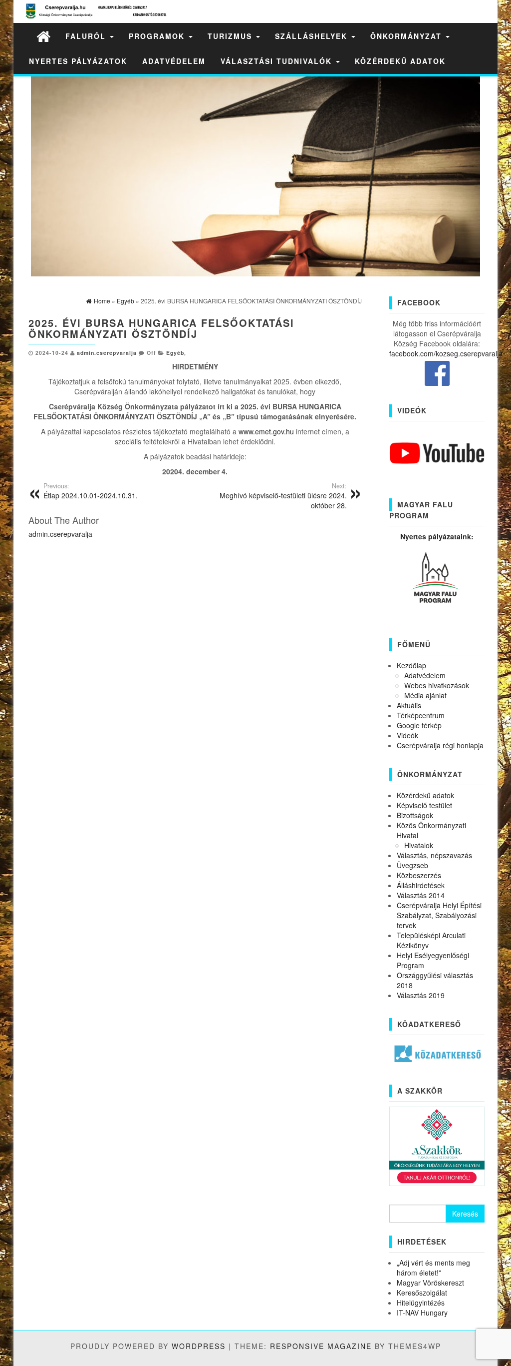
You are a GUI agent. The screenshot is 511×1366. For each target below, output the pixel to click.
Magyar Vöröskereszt (430, 1283)
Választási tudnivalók (278, 61)
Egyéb (175, 352)
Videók (407, 735)
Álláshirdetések (421, 885)
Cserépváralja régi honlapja (440, 745)
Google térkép (419, 725)
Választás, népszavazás (434, 855)
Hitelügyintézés (421, 1303)
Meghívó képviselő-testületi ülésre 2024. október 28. (283, 495)
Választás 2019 (421, 995)
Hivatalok (418, 845)
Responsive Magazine (321, 1346)
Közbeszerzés (419, 875)
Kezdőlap (411, 665)
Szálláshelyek (312, 36)
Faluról (87, 36)
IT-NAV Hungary (422, 1313)
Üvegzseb (412, 865)
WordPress (199, 1346)
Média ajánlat (425, 695)
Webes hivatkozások (436, 685)
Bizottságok (415, 815)
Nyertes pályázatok (78, 61)
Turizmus (231, 36)
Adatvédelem (174, 61)
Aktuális (409, 705)
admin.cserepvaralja (107, 352)
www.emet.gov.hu (266, 431)
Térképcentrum (421, 715)
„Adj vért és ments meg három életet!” (433, 1268)
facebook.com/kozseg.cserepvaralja (446, 353)
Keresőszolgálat (422, 1293)
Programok (158, 36)
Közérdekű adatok (400, 61)
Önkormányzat (407, 36)
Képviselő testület (424, 805)
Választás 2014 (421, 895)
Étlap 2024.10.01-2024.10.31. (90, 490)
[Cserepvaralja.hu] (43, 35)
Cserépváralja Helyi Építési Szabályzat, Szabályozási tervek (439, 915)
